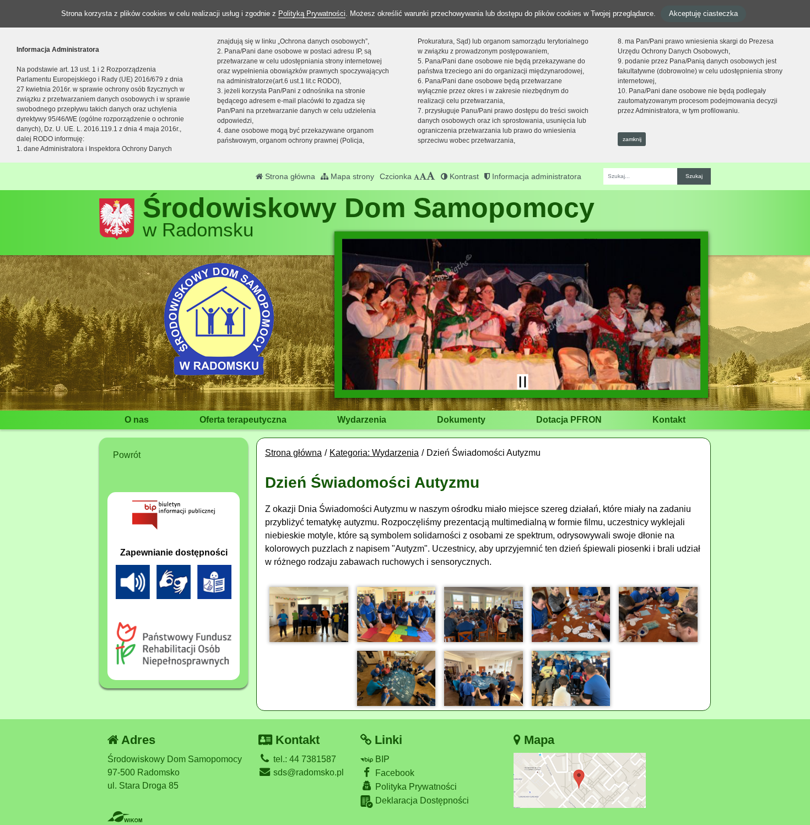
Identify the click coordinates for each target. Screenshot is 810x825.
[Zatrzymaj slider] (522, 381)
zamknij (632, 139)
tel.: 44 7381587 (303, 759)
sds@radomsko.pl (307, 772)
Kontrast (463, 176)
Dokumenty (461, 419)
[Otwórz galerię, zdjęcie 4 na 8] (571, 614)
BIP (381, 759)
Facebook (393, 773)
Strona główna (289, 176)
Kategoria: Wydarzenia (374, 452)
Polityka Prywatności (415, 786)
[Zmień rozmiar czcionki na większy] (422, 176)
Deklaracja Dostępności (421, 800)
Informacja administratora (535, 176)
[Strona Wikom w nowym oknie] (124, 816)
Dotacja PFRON (569, 419)
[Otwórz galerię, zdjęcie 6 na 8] (396, 678)
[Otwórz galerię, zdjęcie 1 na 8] (308, 614)
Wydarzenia (361, 419)
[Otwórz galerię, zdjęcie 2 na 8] (396, 614)
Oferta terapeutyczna (243, 419)
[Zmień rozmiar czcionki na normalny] (416, 176)
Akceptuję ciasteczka (703, 13)
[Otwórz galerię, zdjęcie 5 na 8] (658, 614)
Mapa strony (351, 176)
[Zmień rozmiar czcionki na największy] (430, 176)
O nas (137, 419)
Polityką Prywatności (311, 13)
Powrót (127, 455)
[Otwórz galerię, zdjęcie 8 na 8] (571, 678)
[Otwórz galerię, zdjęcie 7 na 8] (483, 678)
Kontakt (668, 419)
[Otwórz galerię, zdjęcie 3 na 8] (483, 614)
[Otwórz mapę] (580, 780)
